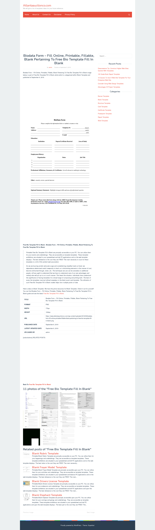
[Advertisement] (77, 35)
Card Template (102, 107)
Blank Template (103, 100)
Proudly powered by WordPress (71, 525)
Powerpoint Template (105, 113)
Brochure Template (104, 103)
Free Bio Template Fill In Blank (53, 293)
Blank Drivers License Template (50, 481)
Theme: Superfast (88, 525)
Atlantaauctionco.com (37, 5)
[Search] (129, 14)
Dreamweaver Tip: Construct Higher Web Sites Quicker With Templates (113, 69)
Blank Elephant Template (47, 495)
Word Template (103, 121)
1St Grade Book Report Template (109, 74)
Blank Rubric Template (45, 453)
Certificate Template (104, 110)
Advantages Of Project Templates (109, 87)
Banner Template (103, 96)
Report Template (103, 117)
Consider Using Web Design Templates (111, 83)
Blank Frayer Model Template (49, 467)
